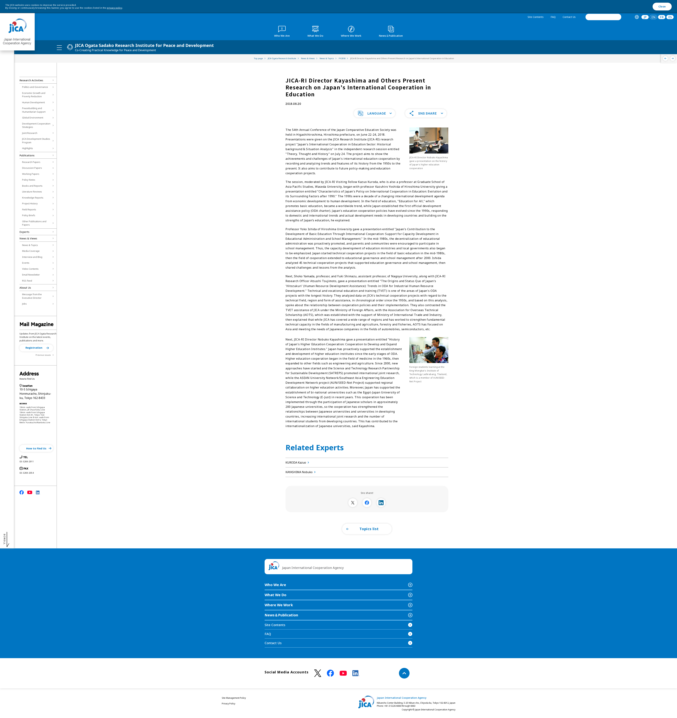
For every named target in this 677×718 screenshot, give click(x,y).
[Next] (672, 58)
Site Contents (536, 17)
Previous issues (43, 355)
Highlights (27, 148)
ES (670, 17)
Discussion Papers (32, 167)
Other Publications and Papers (34, 223)
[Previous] (665, 58)
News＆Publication (281, 615)
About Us (25, 287)
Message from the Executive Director (32, 296)
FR (662, 17)
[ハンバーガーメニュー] (59, 47)
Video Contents (30, 268)
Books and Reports (32, 185)
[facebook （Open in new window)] (330, 673)
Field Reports (29, 209)
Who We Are (275, 584)
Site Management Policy (234, 697)
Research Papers (31, 162)
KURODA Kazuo (295, 462)
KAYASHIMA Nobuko (299, 472)
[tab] (636, 17)
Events (25, 262)
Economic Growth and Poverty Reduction (33, 94)
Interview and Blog (32, 257)
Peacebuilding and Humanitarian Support (33, 110)
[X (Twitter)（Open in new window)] (317, 673)
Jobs (24, 303)
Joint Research (29, 133)
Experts (24, 232)
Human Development (33, 102)
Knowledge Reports (32, 197)
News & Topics (30, 245)
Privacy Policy (228, 703)
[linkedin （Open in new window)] (355, 673)
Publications (27, 155)
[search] (603, 17)
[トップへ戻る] (404, 673)
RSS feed (27, 280)
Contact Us (569, 17)
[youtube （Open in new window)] (343, 673)
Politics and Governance (35, 87)
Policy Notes (28, 179)
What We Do (275, 594)
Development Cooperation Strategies (36, 125)
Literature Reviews (32, 191)
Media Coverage (31, 250)
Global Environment (32, 117)
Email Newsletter (31, 274)
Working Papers (30, 173)
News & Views (28, 238)
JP (645, 17)
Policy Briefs (28, 215)
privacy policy (114, 7)
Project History (30, 203)
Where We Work (279, 605)
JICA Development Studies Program (36, 140)
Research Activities (31, 80)
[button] (36, 347)
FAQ (553, 17)
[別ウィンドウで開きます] (352, 502)
